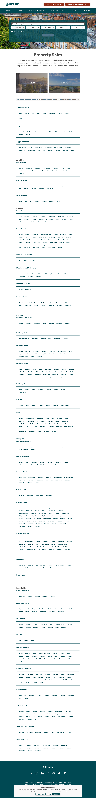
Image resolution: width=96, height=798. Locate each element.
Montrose (71, 132)
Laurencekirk (32, 116)
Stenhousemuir (65, 405)
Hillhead (38, 541)
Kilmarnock (50, 170)
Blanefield (50, 711)
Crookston (29, 510)
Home (7, 13)
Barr (31, 201)
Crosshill (37, 510)
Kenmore (28, 679)
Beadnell (27, 653)
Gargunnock (64, 714)
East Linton (51, 303)
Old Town (67, 323)
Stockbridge (31, 326)
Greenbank (64, 371)
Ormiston (41, 308)
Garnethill (48, 477)
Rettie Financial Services (61, 782)
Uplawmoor (49, 464)
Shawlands (39, 523)
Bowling (21, 289)
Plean (53, 716)
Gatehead (34, 170)
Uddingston (61, 611)
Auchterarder (29, 674)
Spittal (54, 658)
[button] (94, 10)
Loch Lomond (22, 150)
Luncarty (44, 679)
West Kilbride (50, 188)
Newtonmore (37, 567)
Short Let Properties (49, 782)
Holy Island (34, 656)
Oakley (33, 429)
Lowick (50, 656)
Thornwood (51, 549)
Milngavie (62, 447)
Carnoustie (21, 132)
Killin (34, 716)
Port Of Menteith (62, 716)
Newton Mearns (30, 464)
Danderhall (28, 624)
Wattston (53, 596)
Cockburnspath (52, 216)
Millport (26, 188)
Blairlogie (42, 711)
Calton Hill (28, 323)
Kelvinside (30, 544)
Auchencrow (35, 234)
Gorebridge (44, 624)
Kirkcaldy (56, 423)
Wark (70, 658)
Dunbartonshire (23, 284)
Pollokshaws (42, 521)
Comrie (28, 677)
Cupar (66, 418)
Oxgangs (71, 374)
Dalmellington (46, 168)
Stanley (41, 682)
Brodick (32, 186)
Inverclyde (20, 575)
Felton (27, 656)
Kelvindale (70, 541)
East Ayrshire (21, 162)
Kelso (72, 239)
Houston (39, 695)
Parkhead (21, 521)
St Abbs (33, 222)
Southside (63, 627)
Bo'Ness (21, 405)
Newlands (62, 518)
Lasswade (69, 624)
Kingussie (50, 565)
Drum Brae (48, 389)
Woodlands (67, 549)
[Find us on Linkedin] (42, 773)
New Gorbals (49, 480)
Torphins (68, 116)
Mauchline (65, 170)
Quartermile (22, 326)
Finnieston (40, 477)
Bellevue (21, 323)
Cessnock (21, 510)
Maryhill (53, 544)
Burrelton (21, 677)
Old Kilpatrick (60, 732)
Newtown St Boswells (64, 242)
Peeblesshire (34, 245)
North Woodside (23, 546)
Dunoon (30, 147)
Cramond (52, 351)
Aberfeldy (21, 674)
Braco (62, 674)
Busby (27, 462)
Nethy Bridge (27, 567)
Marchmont (21, 374)
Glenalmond (61, 677)
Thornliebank (40, 464)
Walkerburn (27, 247)
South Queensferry (23, 356)
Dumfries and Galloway (26, 268)
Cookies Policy (43, 784)
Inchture (21, 679)
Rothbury (70, 656)
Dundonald (39, 186)
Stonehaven (60, 116)
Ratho (60, 354)
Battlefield (30, 508)
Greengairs (45, 596)
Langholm (57, 274)
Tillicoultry (32, 260)
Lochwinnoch (71, 695)
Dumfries (27, 274)
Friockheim (42, 132)
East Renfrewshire (22, 456)
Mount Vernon (39, 495)
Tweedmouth (62, 658)
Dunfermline (30, 421)
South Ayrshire (21, 195)
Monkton (44, 201)
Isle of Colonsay (58, 147)
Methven (51, 679)
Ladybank (63, 423)
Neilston (66, 462)
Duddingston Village (24, 338)
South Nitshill (62, 523)
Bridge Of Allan (59, 711)
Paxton (20, 222)
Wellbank (28, 134)
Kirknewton (64, 745)
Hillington (21, 516)
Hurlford (42, 170)
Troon (58, 201)
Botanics (29, 539)
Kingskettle (48, 423)
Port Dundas (58, 480)
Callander (21, 714)
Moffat (64, 274)
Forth (56, 609)
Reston (27, 222)
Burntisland (40, 418)
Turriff (20, 118)
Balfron (28, 711)
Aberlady (21, 303)
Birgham (26, 216)
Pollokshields (51, 521)
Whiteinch (59, 549)
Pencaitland (49, 308)
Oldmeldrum (51, 116)
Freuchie (50, 421)
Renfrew (27, 698)
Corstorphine (36, 351)
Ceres (47, 418)
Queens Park (22, 523)
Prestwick (51, 201)
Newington (63, 374)
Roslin (57, 627)
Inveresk (43, 305)
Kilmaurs (58, 170)
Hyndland (45, 541)
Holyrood (43, 338)
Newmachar (42, 116)
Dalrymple (55, 168)
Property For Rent (39, 782)
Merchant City (39, 480)
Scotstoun (21, 549)
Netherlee (21, 464)
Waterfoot (58, 464)
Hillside (50, 132)
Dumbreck (33, 513)
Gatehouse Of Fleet (37, 274)
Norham (63, 656)
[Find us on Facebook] (48, 773)
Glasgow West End (22, 533)
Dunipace (34, 405)
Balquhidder (39, 674)
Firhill (20, 541)
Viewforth (43, 377)
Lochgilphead (31, 150)
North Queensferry (23, 429)
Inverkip (21, 581)
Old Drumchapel (34, 546)
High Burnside (65, 513)
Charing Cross (22, 477)
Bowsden (55, 653)
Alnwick (21, 653)
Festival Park (42, 513)
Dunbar (43, 303)
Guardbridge (22, 423)
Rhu (44, 150)
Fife (18, 412)
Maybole (37, 201)
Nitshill (70, 518)
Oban (39, 150)
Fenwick (21, 170)
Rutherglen (30, 523)
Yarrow (43, 247)
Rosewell (50, 627)
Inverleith (35, 354)
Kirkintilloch (39, 447)
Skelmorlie (41, 188)
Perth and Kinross (23, 668)
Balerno (20, 389)
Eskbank (36, 624)
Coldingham (61, 216)
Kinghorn (39, 423)
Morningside (46, 374)
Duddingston (35, 338)
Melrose (45, 242)
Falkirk (19, 399)
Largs (20, 188)
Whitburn (30, 750)
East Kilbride (42, 609)
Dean (44, 323)
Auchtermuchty (30, 418)
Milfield (56, 656)
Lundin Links (43, 426)
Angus (19, 126)
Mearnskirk (58, 462)
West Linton (36, 247)
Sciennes (28, 377)
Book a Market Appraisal (53, 4)
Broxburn (21, 745)
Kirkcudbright (48, 274)
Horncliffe (42, 656)
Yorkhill (26, 552)
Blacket (20, 369)
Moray (19, 634)
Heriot (49, 239)
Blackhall (27, 351)
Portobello (65, 338)
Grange (57, 371)
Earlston (28, 237)
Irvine (46, 186)
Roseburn (63, 389)
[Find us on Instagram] (37, 773)
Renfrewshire (21, 689)
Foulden (34, 219)
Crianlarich (29, 714)
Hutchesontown (68, 477)
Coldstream (70, 216)
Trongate (36, 482)
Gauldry (57, 421)
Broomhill (36, 539)
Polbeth (53, 748)
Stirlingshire (21, 705)
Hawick (43, 239)
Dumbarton (30, 732)
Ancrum (21, 234)
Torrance (33, 449)
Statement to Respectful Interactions (63, 784)
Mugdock (47, 716)
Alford (20, 113)
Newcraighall (57, 338)
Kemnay (67, 113)
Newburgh (59, 426)
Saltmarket (67, 480)
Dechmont (28, 745)
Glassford (63, 609)
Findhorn (26, 640)
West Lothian (22, 739)
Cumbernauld (22, 596)
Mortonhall (55, 374)
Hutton (57, 219)
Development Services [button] (58, 10)
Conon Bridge (22, 565)
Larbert (41, 405)
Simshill (54, 523)
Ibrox (27, 516)
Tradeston (29, 482)
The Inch (35, 377)
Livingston (29, 748)
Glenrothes (65, 421)
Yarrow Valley (51, 247)
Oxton (20, 245)
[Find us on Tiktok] (59, 773)
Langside (51, 516)
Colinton (64, 369)
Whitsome (47, 222)
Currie (33, 389)
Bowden (55, 234)
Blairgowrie (55, 674)
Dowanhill (52, 539)
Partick (57, 546)
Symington (43, 611)
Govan (50, 513)
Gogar (20, 354)
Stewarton (21, 173)
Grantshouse (49, 219)
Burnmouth (34, 216)
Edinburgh (20, 315)
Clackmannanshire (24, 255)
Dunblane (49, 714)
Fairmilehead (39, 371)
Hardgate (46, 732)
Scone (27, 682)
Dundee (29, 132)
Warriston (39, 356)
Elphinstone (59, 303)
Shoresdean (47, 658)
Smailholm (59, 245)
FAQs (69, 782)
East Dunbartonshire (23, 441)
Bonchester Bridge (46, 234)
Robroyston (49, 495)
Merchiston (38, 374)
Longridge (37, 748)
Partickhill (64, 546)
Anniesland (21, 539)
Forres (32, 640)
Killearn (28, 716)
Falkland (43, 421)
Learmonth (59, 323)
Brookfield (31, 695)
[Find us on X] (31, 773)
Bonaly (34, 369)
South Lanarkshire (22, 603)
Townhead (21, 482)
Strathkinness (22, 431)
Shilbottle (38, 658)
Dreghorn (61, 377)
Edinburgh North (22, 345)
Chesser (27, 389)
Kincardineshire (22, 116)
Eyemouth (26, 219)
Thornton (46, 431)
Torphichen (69, 748)
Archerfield (29, 303)
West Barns (58, 308)
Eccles (34, 237)
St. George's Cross (31, 549)
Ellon (33, 113)
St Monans (63, 429)
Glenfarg (69, 677)
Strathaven (34, 611)
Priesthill (67, 521)
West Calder (22, 750)
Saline (47, 429)
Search (48, 35)
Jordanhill (52, 541)
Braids (40, 369)
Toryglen (30, 526)
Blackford (27, 369)
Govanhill (57, 513)
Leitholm (64, 219)
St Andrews (55, 429)
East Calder (37, 745)
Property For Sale (29, 782)
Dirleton (36, 303)
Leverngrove (60, 516)
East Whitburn (46, 745)
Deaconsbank (52, 510)
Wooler (20, 661)
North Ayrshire (21, 180)
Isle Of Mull (68, 147)
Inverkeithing (31, 423)
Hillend (51, 624)
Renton (69, 732)
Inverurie (59, 113)
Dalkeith (21, 624)
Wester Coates (22, 392)
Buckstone (56, 369)
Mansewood (69, 516)
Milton (52, 732)
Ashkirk (27, 234)
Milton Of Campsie (23, 449)
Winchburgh (38, 750)
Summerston (42, 549)
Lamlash (67, 186)
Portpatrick (30, 276)
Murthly (59, 679)
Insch (44, 113)
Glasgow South (21, 502)
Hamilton (71, 609)
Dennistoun (30, 495)
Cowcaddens (31, 477)
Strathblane (22, 719)
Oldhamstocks (32, 308)
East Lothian (21, 297)
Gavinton (41, 219)
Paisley (20, 698)
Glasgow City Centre (23, 472)
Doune (36, 714)
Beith (25, 186)
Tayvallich (21, 153)
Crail (53, 418)
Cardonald (55, 508)
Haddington (28, 305)
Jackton (21, 611)
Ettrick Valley (42, 237)
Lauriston (51, 323)
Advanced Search (47, 38)
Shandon (65, 150)
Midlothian (20, 619)
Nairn (20, 567)
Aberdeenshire (22, 107)
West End (39, 326)
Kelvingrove (22, 544)
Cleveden (44, 539)
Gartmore (21, 716)
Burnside (38, 508)
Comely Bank (37, 323)
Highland (20, 559)
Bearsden (21, 447)
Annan (20, 274)
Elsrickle (50, 609)
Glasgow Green (58, 477)
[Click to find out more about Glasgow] (64, 83)
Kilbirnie (52, 186)
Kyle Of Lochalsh (60, 565)
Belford (34, 653)
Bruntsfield (48, 369)
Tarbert (72, 150)
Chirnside (42, 216)
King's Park (34, 516)
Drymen (42, 714)
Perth (71, 679)
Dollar (25, 260)
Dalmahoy (30, 371)
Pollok (34, 521)
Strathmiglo (32, 431)
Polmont (48, 405)
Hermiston (27, 354)
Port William (22, 276)
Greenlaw (36, 239)
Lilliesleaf (27, 242)
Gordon (29, 239)
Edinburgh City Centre (24, 318)
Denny (27, 405)
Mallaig (69, 565)
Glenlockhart (48, 371)
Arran (20, 186)
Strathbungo (22, 526)
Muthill (65, 679)
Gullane (20, 305)
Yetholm (59, 247)
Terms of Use (27, 784)
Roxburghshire (44, 245)
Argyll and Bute (22, 141)
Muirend (55, 518)
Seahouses (30, 658)
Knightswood (45, 544)
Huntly (38, 113)
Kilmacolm (54, 695)
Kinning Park (43, 516)
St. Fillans (34, 682)
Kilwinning (60, 186)
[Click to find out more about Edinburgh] (32, 83)
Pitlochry (21, 682)
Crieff (34, 677)
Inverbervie (52, 113)
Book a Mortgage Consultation (77, 4)
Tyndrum (37, 719)
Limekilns (34, 426)
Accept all (56, 794)
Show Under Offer (18, 31)
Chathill (62, 653)
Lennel (71, 219)
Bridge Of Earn (70, 674)
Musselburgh (68, 305)
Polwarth (21, 377)
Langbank (62, 695)
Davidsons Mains (62, 351)
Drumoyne (61, 510)
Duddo (68, 653)
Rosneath (50, 150)
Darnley (44, 510)
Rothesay (58, 150)
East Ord (21, 656)
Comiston (71, 369)
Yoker (20, 552)
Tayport (39, 431)
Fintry (56, 714)
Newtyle (21, 134)
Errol (53, 677)
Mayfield (28, 627)
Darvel (62, 168)
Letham (64, 132)
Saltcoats (33, 188)
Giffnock (50, 462)
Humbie (36, 305)
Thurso (51, 567)
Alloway (21, 201)
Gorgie (56, 389)
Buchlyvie (68, 711)
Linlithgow (21, 748)
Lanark (27, 611)
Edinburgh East (21, 333)
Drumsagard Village (23, 513)
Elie (37, 421)
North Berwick (22, 308)
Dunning (47, 677)
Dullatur (30, 596)
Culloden (30, 565)
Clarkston (34, 462)
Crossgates (59, 418)
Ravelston (67, 354)
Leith (49, 338)
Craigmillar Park (52, 377)
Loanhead (21, 627)
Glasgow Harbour (28, 541)
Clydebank (21, 732)
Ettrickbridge (52, 237)
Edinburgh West (21, 384)
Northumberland (23, 647)
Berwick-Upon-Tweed (44, 653)
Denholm (21, 237)
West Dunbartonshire (25, 726)
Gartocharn (28, 289)
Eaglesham (42, 462)
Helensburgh (48, 147)
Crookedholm (29, 168)
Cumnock (37, 168)
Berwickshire (21, 211)
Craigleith (44, 351)
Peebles (27, 245)
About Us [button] (75, 10)
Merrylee (21, 518)
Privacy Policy (35, 784)
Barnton (21, 351)
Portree (45, 567)
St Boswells (68, 245)
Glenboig (37, 596)
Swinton (40, 222)
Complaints (50, 784)
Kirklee (37, 544)
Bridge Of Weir (22, 695)
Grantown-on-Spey (40, 565)
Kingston (31, 480)
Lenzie (55, 447)
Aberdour (21, 418)
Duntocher (38, 732)
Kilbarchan (46, 695)
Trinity (32, 356)
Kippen (40, 716)
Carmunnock (64, 508)
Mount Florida (37, 518)
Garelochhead (38, 147)
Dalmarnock (22, 495)
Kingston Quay (22, 480)
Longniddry (51, 305)
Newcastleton (53, 242)
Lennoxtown (47, 447)
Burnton (21, 168)
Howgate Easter (60, 624)
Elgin (20, 640)
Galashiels (68, 237)
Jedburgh (65, 239)
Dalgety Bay (22, 421)
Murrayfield (43, 354)
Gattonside (21, 239)
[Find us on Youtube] (53, 773)
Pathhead (35, 627)
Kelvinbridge (61, 541)
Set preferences (40, 794)
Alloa (20, 260)
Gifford (67, 303)
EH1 (45, 326)
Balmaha (35, 711)
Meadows (29, 374)
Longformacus (36, 242)
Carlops (70, 234)
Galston (28, 170)
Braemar (27, 113)
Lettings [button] (19, 10)
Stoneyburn (61, 748)
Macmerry (59, 305)
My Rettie (87, 10)
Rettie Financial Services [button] (36, 10)
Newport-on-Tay (68, 426)
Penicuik (43, 627)
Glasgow (20, 439)
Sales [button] (8, 10)
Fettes (70, 351)
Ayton (20, 216)
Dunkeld (40, 677)
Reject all (49, 794)
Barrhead (21, 462)
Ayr (26, 201)
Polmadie (59, 521)
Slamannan (55, 405)
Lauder (20, 242)
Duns (20, 219)
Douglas (34, 609)
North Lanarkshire (22, 590)
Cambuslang (47, 508)
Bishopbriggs (29, 447)
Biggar (20, 609)
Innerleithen (57, 239)
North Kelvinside (62, 544)
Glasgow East (21, 490)
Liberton (72, 371)
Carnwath (27, 609)
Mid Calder (45, 748)
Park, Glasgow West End (46, 546)
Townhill (54, 431)
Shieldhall (46, 523)
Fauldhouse (56, 745)
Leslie (70, 423)
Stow (20, 247)
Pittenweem (40, 429)
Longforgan (36, 679)
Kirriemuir (57, 132)
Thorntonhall (51, 611)
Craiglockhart (22, 371)
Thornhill (38, 276)
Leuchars (21, 426)
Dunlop (68, 168)
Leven (27, 426)
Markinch (51, 426)
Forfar (35, 132)
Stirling (71, 716)
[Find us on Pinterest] (65, 773)
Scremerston (22, 658)
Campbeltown (22, 147)
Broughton (63, 234)
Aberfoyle (21, 711)
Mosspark (28, 518)
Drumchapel (60, 539)
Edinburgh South (22, 363)
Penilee (28, 521)
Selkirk (52, 245)
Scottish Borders (22, 229)
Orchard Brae (52, 354)
